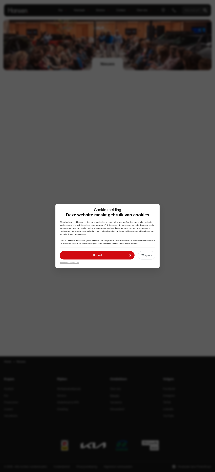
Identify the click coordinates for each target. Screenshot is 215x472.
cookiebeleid (65, 243)
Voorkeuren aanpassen (69, 263)
